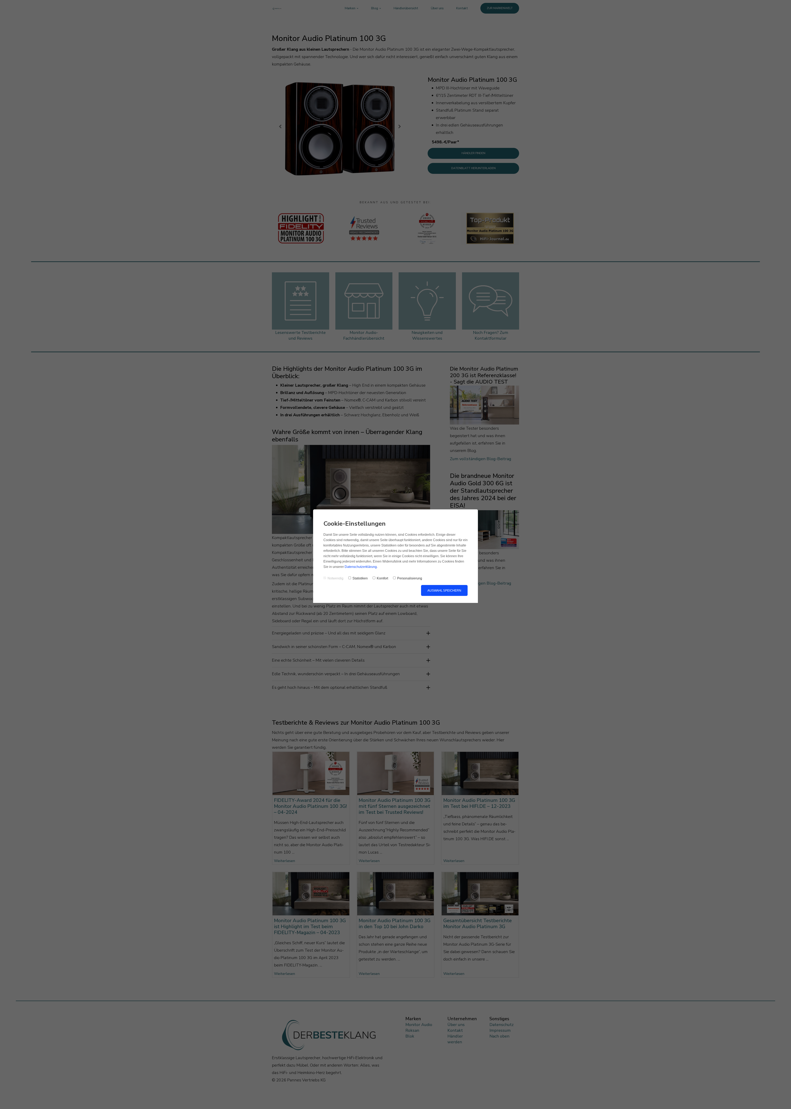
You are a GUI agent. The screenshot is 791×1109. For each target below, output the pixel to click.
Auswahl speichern (444, 590)
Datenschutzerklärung (361, 567)
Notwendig (335, 578)
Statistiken (360, 578)
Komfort (382, 578)
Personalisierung (409, 578)
